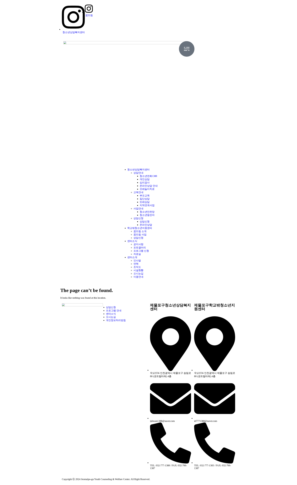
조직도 (137, 267)
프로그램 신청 (141, 250)
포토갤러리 (139, 247)
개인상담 (145, 179)
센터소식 (132, 241)
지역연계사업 (147, 205)
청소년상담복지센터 (138, 169)
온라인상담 (146, 224)
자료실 (137, 254)
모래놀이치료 (147, 189)
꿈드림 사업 (139, 234)
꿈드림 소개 (139, 231)
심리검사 (145, 182)
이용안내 (138, 276)
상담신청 (138, 218)
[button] (148, 103)
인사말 (137, 260)
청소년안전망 (147, 211)
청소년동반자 (147, 215)
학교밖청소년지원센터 (139, 228)
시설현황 (138, 270)
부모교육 (145, 195)
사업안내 (138, 208)
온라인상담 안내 (149, 185)
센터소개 (132, 257)
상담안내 (138, 172)
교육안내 (138, 192)
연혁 (135, 263)
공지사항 (138, 244)
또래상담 (145, 202)
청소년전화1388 (148, 176)
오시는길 (138, 273)
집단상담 (145, 198)
